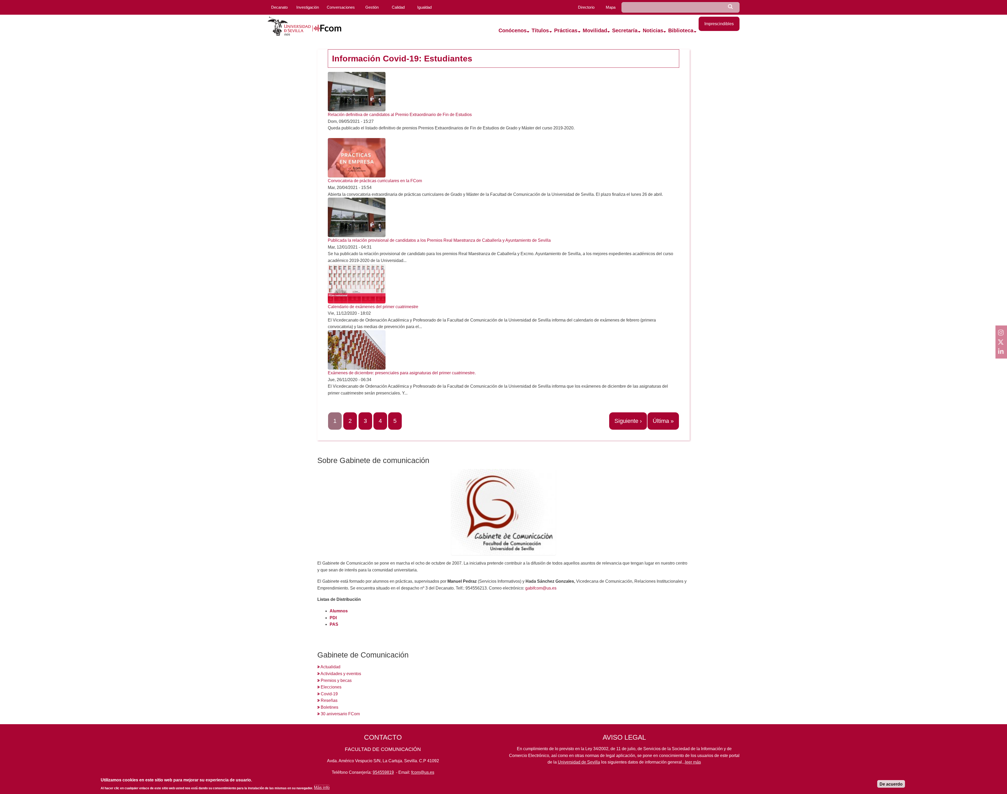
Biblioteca (680, 30)
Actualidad (330, 667)
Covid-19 (329, 694)
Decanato (279, 7)
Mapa (610, 7)
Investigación (307, 7)
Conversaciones (341, 7)
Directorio (586, 7)
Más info (322, 788)
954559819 (383, 772)
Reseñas (329, 700)
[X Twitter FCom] (1001, 342)
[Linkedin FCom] (1001, 351)
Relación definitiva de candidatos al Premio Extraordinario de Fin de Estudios (400, 114)
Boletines (329, 707)
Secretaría (625, 30)
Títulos (540, 30)
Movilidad (595, 30)
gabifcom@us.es (540, 588)
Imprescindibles (719, 24)
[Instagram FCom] (1001, 332)
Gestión (372, 7)
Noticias (653, 30)
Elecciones (330, 687)
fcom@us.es (422, 772)
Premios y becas (336, 680)
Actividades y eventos (340, 673)
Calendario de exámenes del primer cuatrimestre (373, 306)
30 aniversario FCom (340, 714)
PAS (334, 624)
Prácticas (565, 30)
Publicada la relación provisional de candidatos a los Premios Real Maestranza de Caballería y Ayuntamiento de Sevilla (439, 240)
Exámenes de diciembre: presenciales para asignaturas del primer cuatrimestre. (402, 373)
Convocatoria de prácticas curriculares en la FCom (375, 180)
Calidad (398, 7)
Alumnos (339, 611)
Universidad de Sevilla (579, 762)
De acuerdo (891, 784)
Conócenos (513, 30)
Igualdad (424, 7)
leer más (693, 762)
